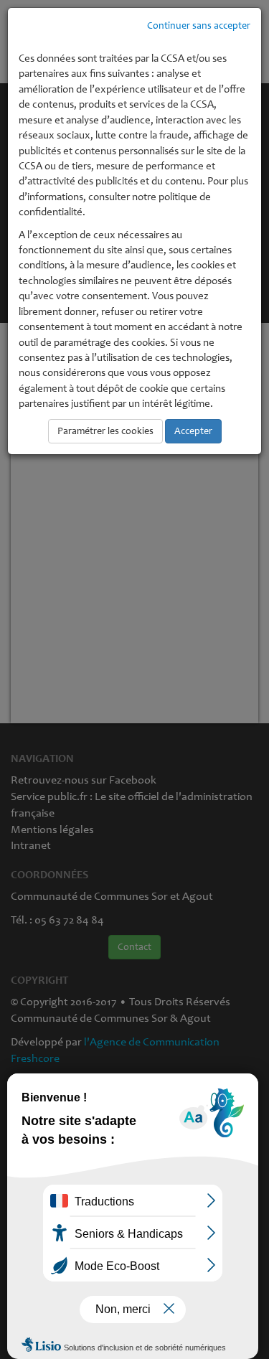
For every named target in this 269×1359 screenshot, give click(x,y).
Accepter (193, 431)
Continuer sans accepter (198, 25)
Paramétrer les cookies (105, 431)
